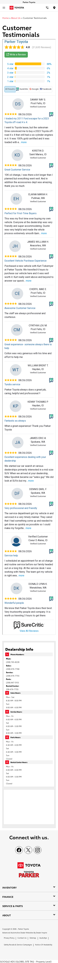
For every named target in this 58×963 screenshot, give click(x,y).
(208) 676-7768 (12, 669)
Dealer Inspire (41, 932)
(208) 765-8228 (12, 662)
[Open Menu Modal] (4, 8)
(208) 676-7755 (12, 675)
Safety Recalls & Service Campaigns (18, 944)
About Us (16, 17)
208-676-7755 (12, 689)
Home (5, 17)
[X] (28, 850)
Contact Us (21, 938)
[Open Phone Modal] (47, 8)
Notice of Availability (43, 944)
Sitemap (33, 938)
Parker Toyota (23, 929)
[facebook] (19, 850)
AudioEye (43, 938)
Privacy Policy (9, 938)
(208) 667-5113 (12, 682)
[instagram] (37, 850)
